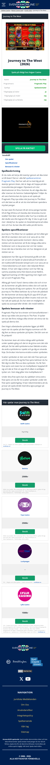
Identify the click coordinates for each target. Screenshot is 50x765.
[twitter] (21, 679)
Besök (25, 440)
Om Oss (25, 704)
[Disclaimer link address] (20, 661)
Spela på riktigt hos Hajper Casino (26, 72)
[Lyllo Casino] (25, 594)
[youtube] (27, 679)
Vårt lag (25, 726)
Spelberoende (25, 721)
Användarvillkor (25, 710)
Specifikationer (11, 163)
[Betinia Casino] (25, 458)
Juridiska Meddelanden (25, 699)
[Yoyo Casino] (25, 505)
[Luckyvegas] (25, 551)
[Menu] (3, 4)
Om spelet (9, 159)
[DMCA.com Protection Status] (25, 671)
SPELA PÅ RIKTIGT (25, 148)
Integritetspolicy (25, 715)
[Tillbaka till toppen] (45, 761)
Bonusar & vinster (12, 166)
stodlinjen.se (6, 446)
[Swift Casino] (25, 413)
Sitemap (25, 731)
